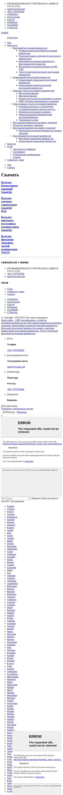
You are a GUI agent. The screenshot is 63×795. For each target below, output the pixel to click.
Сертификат (19, 152)
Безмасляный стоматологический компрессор (34, 325)
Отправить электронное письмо (17, 408)
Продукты (12, 45)
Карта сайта (7, 320)
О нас (10, 146)
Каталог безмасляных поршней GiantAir (9, 187)
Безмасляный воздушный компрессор (31, 77)
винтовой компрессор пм (13, 323)
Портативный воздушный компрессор (32, 136)
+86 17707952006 (15, 11)
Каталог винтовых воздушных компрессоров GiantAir (10, 224)
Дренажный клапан (28, 120)
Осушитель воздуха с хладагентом (36, 106)
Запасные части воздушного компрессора (33, 90)
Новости (11, 144)
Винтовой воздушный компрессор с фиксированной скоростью (37, 62)
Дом (9, 42)
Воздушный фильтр (28, 93)
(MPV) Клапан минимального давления (39, 101)
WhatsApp (22, 412)
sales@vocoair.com (16, 9)
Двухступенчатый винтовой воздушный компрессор (29, 332)
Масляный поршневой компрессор (36, 138)
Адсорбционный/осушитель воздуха (37, 109)
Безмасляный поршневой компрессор (37, 141)
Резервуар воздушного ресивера (35, 112)
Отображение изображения (26, 154)
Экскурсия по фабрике (24, 149)
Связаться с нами (15, 160)
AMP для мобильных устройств (31, 320)
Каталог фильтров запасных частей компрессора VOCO (9, 244)
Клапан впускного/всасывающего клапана (40, 98)
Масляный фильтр (28, 96)
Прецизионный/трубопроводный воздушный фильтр (35, 115)
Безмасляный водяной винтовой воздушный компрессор (35, 86)
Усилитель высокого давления (28, 125)
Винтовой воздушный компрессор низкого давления (27, 328)
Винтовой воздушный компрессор (30, 48)
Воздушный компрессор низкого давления (34, 128)
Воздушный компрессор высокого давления (35, 122)
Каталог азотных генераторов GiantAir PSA (9, 205)
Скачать (17, 157)
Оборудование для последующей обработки (35, 104)
